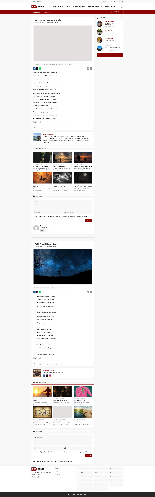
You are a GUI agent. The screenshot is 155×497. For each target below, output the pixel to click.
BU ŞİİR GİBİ (77, 421)
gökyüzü (51, 363)
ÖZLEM (35, 400)
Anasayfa (37, 22)
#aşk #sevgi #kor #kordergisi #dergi (49, 127)
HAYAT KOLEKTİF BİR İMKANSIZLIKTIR (110, 24)
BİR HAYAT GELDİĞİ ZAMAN (40, 166)
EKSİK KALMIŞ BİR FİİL (59, 166)
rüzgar (58, 363)
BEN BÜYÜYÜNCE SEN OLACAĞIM (83, 166)
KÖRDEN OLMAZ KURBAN (60, 400)
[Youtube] (122, 1)
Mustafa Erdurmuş (48, 370)
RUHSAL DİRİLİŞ (57, 421)
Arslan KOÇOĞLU (48, 134)
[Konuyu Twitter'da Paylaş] (37, 68)
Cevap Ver (89, 226)
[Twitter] (117, 1)
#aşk (40, 127)
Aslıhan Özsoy (109, 38)
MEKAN (106, 32)
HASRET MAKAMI (37, 421)
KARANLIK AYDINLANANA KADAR (83, 187)
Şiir (45, 22)
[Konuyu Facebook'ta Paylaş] (34, 68)
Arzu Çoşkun (108, 30)
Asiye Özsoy (108, 45)
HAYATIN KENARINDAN (110, 40)
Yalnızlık (65, 127)
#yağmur (41, 363)
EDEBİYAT (41, 22)
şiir (62, 127)
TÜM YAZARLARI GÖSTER (109, 55)
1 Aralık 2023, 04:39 (47, 226)
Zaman (68, 127)
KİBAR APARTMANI (48, 12)
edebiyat (60, 127)
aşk (43, 363)
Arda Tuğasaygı (109, 21)
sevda (62, 363)
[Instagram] (120, 1)
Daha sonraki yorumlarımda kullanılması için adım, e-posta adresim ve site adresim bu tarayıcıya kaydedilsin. (61, 216)
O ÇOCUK (35, 187)
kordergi (55, 363)
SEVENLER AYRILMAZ (59, 187)
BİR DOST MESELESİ (79, 400)
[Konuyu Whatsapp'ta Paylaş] (40, 68)
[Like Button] (35, 122)
